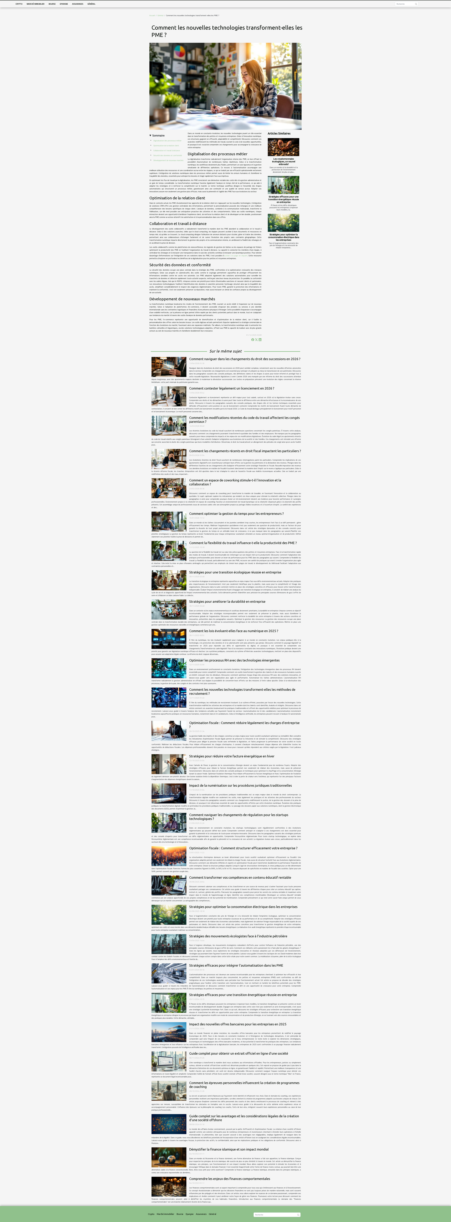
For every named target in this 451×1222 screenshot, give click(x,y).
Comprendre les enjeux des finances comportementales (229, 1179)
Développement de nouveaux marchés (168, 160)
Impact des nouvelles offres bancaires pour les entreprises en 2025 (237, 1024)
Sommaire (158, 135)
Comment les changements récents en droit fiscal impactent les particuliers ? (245, 451)
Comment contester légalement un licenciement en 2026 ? (231, 388)
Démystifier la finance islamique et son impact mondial (229, 1149)
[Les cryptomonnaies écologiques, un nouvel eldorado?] (283, 147)
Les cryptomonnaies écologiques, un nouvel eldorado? (283, 161)
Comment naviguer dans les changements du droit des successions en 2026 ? (244, 359)
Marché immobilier (35, 3)
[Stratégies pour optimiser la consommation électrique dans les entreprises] (283, 223)
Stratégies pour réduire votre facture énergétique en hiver (231, 756)
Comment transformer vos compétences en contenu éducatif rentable (240, 877)
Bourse (52, 3)
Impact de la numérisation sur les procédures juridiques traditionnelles (240, 785)
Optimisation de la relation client (166, 145)
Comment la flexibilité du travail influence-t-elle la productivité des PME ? (243, 543)
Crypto (19, 3)
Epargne (64, 3)
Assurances (77, 3)
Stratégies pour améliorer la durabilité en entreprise (227, 601)
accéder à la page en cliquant (235, 255)
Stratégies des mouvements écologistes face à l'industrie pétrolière (238, 936)
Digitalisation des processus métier (167, 140)
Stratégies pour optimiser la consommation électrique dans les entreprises (283, 237)
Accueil (152, 15)
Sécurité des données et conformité (167, 155)
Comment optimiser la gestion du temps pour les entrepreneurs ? (236, 513)
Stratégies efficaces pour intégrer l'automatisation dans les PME (236, 965)
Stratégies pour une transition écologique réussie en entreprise (235, 572)
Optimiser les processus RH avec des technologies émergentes (234, 660)
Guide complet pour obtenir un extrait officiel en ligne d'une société (238, 1053)
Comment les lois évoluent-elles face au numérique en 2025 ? (233, 631)
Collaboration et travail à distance (166, 150)
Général (91, 3)
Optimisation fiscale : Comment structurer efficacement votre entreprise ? (243, 848)
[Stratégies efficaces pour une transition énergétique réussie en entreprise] (283, 185)
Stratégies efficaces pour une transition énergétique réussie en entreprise (283, 199)
